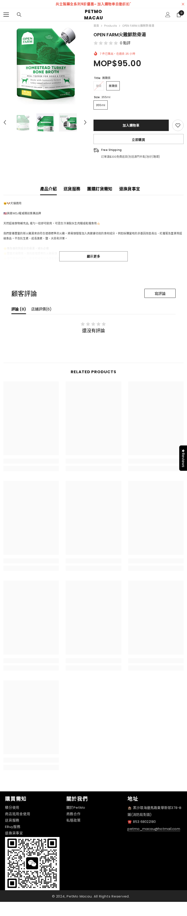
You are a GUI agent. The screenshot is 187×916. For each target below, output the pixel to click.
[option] (45, 62)
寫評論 (160, 294)
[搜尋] (19, 14)
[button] (4, 122)
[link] (31, 461)
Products (110, 26)
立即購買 (138, 139)
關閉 (183, 4)
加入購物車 (131, 125)
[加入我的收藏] (178, 125)
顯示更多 (93, 256)
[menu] (6, 14)
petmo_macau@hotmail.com (153, 828)
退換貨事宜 (129, 189)
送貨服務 (72, 189)
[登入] (167, 14)
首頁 (96, 26)
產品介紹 (48, 189)
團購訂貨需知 (99, 189)
